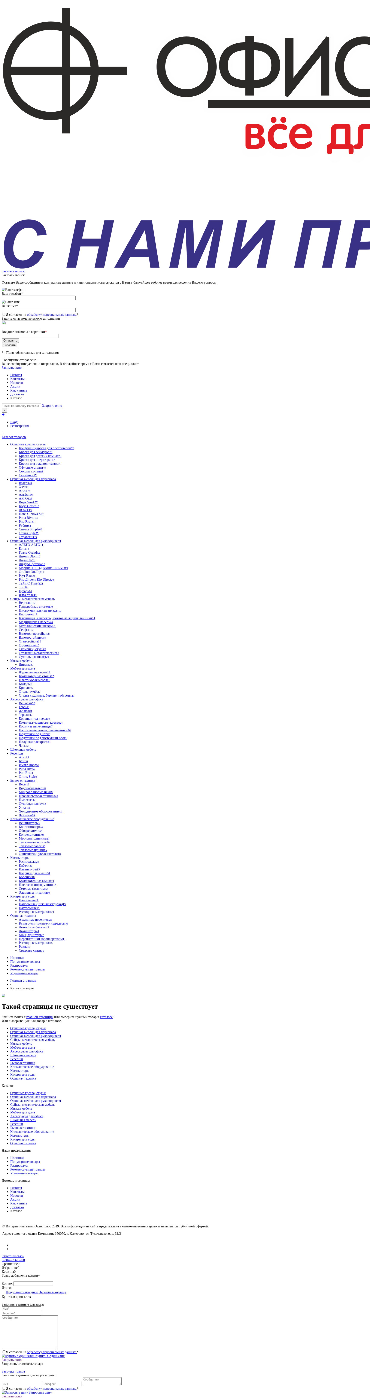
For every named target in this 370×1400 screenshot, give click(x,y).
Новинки (17, 958)
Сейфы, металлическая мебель (32, 1040)
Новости (16, 382)
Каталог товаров (14, 437)
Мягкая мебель (21, 1043)
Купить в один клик (49, 1356)
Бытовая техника (22, 1063)
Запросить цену (40, 1392)
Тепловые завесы (32, 846)
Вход (14, 422)
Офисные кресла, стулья (28, 1028)
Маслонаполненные (34, 838)
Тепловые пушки (33, 850)
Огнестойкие (30, 641)
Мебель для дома (22, 1047)
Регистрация (19, 426)
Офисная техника (23, 1078)
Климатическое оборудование (32, 1067)
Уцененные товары (24, 973)
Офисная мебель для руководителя (35, 1036)
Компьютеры (19, 1070)
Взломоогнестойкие (34, 633)
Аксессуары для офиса (26, 1051)
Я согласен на (42, 314)
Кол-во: (7, 1283)
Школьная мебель (23, 1055)
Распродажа (19, 965)
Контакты (17, 379)
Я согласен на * (42, 1352)
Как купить (18, 390)
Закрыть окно (12, 367)
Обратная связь (13, 1256)
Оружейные (29, 645)
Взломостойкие (32, 637)
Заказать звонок (13, 271)
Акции (15, 386)
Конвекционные (31, 834)
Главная (16, 375)
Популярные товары (25, 961)
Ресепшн (16, 1059)
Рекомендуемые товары (27, 969)
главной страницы (39, 1017)
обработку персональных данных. (52, 314)
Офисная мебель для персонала (33, 1032)
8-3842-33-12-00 (13, 1260)
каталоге (106, 1017)
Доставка (17, 394)
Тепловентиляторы (34, 842)
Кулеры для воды (22, 1074)
